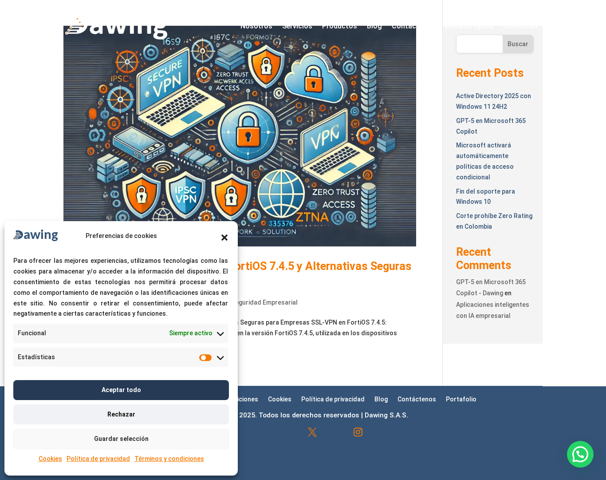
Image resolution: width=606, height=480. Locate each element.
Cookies (50, 458)
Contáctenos (413, 26)
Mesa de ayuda (469, 26)
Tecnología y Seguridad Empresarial (245, 302)
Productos (339, 26)
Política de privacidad (98, 458)
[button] (224, 237)
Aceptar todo (121, 389)
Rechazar (121, 414)
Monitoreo (520, 26)
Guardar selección (121, 438)
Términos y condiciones (169, 458)
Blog (374, 26)
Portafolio (461, 399)
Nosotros (256, 26)
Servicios (297, 26)
